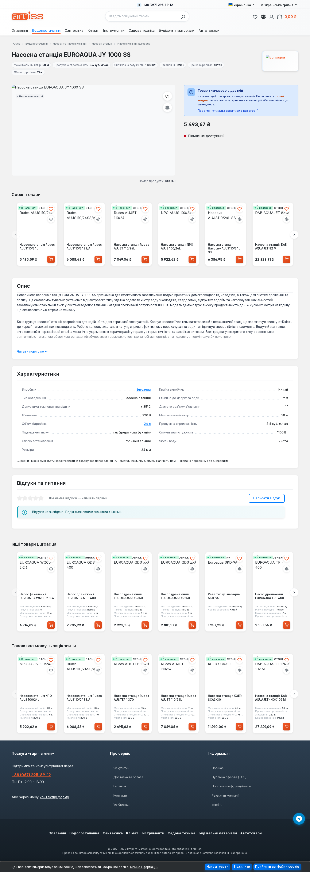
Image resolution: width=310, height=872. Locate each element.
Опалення (57, 833)
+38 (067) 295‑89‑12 (31, 775)
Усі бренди (121, 804)
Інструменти (153, 833)
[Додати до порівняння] (167, 107)
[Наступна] (294, 234)
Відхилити (241, 867)
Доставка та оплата (128, 777)
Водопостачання (84, 833)
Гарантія (119, 786)
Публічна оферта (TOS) (229, 777)
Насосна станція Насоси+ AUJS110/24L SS (224, 248)
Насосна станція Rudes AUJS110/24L (37, 246)
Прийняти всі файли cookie (277, 867)
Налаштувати (217, 867)
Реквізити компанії (225, 795)
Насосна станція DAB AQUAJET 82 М (271, 246)
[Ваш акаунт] (272, 16)
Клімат (132, 833)
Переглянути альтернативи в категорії (227, 110)
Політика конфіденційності (231, 786)
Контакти (120, 795)
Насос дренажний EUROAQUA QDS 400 (81, 596)
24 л (147, 423)
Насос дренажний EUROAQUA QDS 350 (128, 596)
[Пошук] (184, 16)
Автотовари (251, 833)
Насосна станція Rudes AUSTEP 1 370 (131, 697)
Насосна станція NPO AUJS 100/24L (177, 246)
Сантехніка (113, 833)
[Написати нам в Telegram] (299, 819)
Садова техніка (181, 833)
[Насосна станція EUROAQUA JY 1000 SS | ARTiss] (93, 130)
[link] (255, 16)
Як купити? (121, 768)
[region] (93, 130)
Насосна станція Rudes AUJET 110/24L (131, 246)
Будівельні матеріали (218, 833)
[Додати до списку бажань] (167, 96)
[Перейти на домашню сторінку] (27, 15)
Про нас (218, 768)
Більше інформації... (144, 867)
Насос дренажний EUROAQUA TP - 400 (269, 596)
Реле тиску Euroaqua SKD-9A (224, 596)
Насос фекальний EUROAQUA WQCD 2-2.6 (37, 596)
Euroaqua (143, 389)
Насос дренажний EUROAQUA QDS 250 (175, 596)
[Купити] (51, 259)
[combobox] (142, 16)
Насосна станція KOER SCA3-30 (225, 697)
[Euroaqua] (280, 61)
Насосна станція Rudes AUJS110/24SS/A (84, 246)
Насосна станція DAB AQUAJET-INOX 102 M (271, 697)
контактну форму (54, 797)
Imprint (216, 804)
